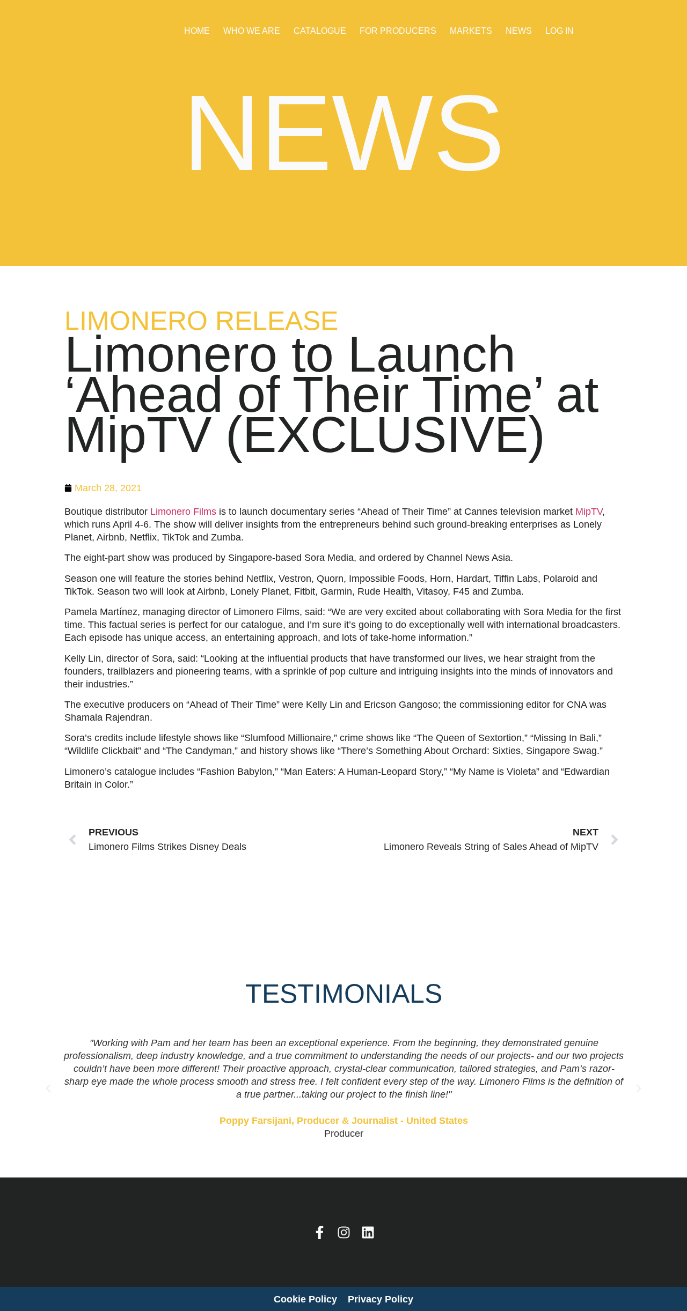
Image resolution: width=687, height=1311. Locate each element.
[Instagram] (343, 1232)
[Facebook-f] (319, 1232)
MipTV (588, 511)
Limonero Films (183, 511)
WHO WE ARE (251, 31)
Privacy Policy (380, 1299)
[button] (48, 1088)
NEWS (519, 31)
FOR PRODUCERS (398, 31)
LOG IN (559, 31)
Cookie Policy (305, 1299)
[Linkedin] (368, 1232)
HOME (197, 31)
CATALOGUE (320, 31)
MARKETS (471, 31)
